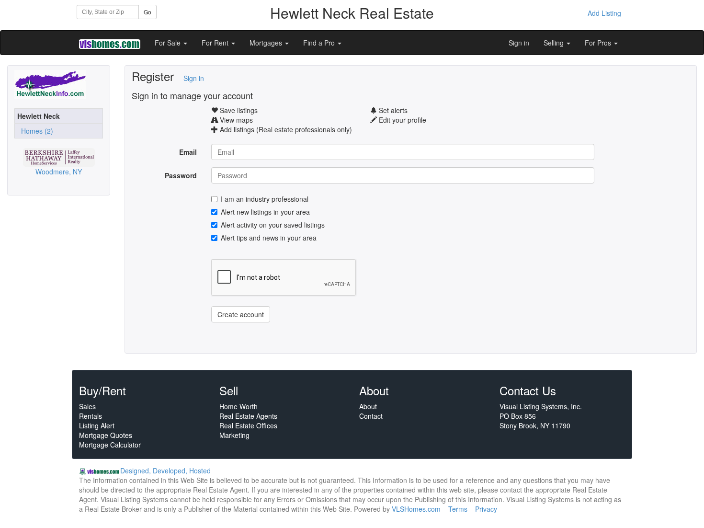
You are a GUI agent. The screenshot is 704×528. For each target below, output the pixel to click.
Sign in (519, 42)
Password (181, 175)
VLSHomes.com (416, 509)
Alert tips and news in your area (269, 237)
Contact (371, 416)
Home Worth (238, 406)
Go (147, 12)
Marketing (234, 435)
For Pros (599, 42)
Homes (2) (35, 131)
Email (188, 152)
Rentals (90, 416)
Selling (555, 42)
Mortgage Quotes (105, 435)
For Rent (216, 42)
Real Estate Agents (248, 416)
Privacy (486, 509)
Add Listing (604, 13)
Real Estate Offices (248, 425)
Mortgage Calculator (110, 444)
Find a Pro (320, 42)
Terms (457, 509)
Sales (87, 406)
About (368, 406)
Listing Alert (96, 425)
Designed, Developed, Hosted (165, 470)
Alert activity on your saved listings (273, 225)
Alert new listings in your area (265, 212)
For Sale (168, 42)
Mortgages (267, 42)
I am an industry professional (264, 199)
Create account (240, 314)
